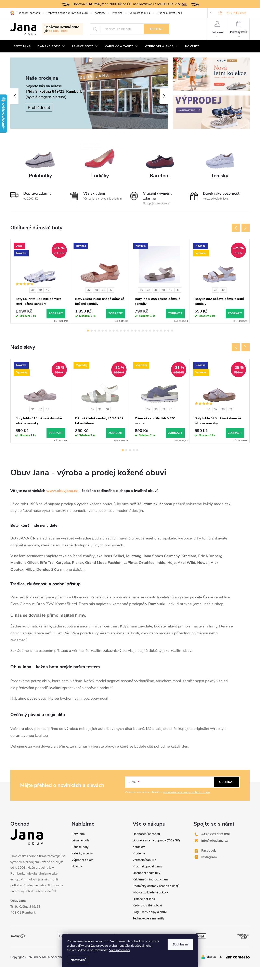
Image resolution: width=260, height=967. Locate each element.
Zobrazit (56, 313)
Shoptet (211, 957)
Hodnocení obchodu (28, 13)
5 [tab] (103, 331)
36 (141, 290)
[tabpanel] (40, 281)
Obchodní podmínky (146, 873)
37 (89, 290)
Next (246, 228)
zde (184, 4)
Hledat (156, 29)
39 (40, 290)
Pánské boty (80, 847)
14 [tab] (135, 331)
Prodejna (117, 13)
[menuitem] (22, 46)
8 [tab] (114, 331)
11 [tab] (125, 331)
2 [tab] (92, 331)
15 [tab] (139, 331)
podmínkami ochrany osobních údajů (186, 792)
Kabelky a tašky (82, 853)
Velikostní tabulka (139, 13)
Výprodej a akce (82, 860)
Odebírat (226, 782)
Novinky (77, 866)
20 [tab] (157, 331)
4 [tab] (99, 331)
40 (47, 290)
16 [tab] (143, 331)
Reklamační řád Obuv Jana (151, 879)
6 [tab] (106, 331)
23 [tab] (168, 331)
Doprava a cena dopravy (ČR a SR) (67, 13)
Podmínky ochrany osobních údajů (156, 886)
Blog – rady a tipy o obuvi (150, 912)
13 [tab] (132, 331)
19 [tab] (154, 331)
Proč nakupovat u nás (169, 13)
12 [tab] (128, 331)
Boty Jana (78, 834)
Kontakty (100, 13)
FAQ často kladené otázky (150, 892)
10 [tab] (121, 331)
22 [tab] (165, 331)
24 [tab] (172, 331)
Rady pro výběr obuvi (147, 905)
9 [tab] (117, 331)
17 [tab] (146, 331)
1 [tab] (88, 331)
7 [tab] (110, 331)
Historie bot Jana (144, 899)
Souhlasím (180, 944)
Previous (236, 228)
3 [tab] (95, 331)
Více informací (119, 950)
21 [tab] (161, 331)
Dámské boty (81, 840)
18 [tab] (150, 331)
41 (178, 290)
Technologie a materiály (149, 918)
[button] (14, 96)
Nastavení (78, 960)
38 (33, 290)
